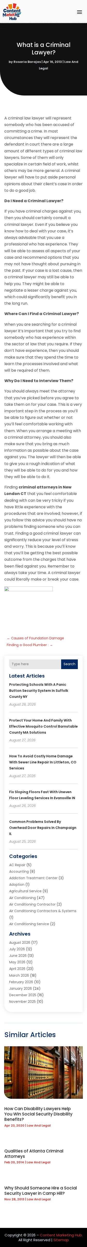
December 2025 (22, 995)
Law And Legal (39, 1125)
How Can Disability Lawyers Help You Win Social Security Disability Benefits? (38, 1114)
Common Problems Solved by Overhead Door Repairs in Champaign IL (42, 827)
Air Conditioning (22, 897)
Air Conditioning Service (29, 924)
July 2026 (17, 949)
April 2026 (17, 968)
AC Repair (17, 865)
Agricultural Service (25, 891)
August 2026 (19, 942)
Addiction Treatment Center (33, 878)
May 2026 (17, 962)
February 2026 (21, 982)
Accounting (19, 871)
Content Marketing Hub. (61, 1235)
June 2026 (18, 955)
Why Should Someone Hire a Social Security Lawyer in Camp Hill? (40, 1190)
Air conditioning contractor (32, 904)
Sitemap (61, 1239)
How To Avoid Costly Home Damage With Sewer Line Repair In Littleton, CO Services (42, 762)
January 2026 (20, 988)
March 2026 (19, 975)
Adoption (16, 884)
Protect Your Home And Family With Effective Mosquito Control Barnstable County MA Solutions (43, 726)
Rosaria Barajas (27, 61)
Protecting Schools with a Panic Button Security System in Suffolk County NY (38, 690)
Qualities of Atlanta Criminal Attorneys (33, 1153)
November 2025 (22, 1001)
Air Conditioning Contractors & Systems (42, 910)
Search (69, 664)
